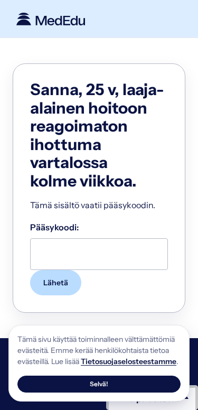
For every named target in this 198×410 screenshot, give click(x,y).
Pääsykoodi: (54, 227)
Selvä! (99, 384)
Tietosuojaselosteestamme (128, 361)
